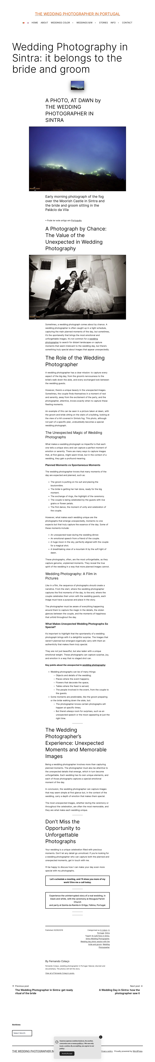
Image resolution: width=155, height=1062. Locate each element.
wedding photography (93, 665)
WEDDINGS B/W (84, 22)
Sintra (107, 933)
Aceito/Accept (67, 1054)
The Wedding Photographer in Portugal (77, 14)
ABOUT (44, 22)
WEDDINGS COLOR (60, 22)
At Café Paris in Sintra (100, 936)
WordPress (137, 1051)
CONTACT (127, 22)
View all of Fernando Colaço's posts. (60, 973)
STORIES (103, 22)
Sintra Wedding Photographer (97, 939)
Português (76, 220)
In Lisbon (103, 930)
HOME (35, 22)
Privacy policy (106, 1051)
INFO (113, 22)
